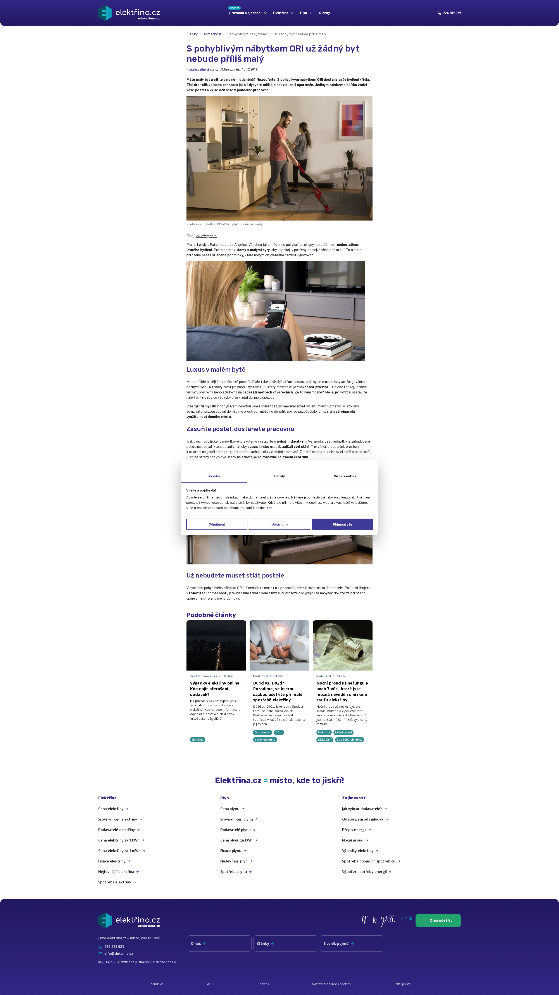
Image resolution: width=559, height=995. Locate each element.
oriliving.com (206, 236)
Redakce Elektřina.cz (202, 69)
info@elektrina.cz (118, 954)
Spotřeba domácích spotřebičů (368, 861)
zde (270, 507)
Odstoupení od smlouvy (362, 819)
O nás (196, 943)
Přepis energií (354, 829)
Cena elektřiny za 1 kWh (119, 840)
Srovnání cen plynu (236, 819)
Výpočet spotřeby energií (364, 871)
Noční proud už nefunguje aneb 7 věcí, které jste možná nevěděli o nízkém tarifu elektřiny (342, 691)
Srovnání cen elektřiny (117, 819)
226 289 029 (452, 13)
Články (324, 13)
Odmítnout (217, 524)
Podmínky (155, 984)
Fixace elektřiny (112, 861)
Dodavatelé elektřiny (116, 829)
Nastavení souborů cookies (331, 984)
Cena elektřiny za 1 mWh (119, 850)
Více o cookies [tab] (345, 476)
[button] (157, 798)
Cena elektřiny (111, 808)
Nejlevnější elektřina (116, 871)
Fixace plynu (231, 850)
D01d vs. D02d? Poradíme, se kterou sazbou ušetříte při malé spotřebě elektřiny (277, 691)
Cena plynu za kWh (236, 840)
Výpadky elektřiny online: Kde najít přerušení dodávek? (215, 688)
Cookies (263, 984)
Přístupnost (402, 984)
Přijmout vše (342, 524)
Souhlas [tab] (214, 476)
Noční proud (352, 840)
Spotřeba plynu (233, 871)
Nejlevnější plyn (234, 861)
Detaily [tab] (279, 476)
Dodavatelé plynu (235, 829)
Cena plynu (230, 808)
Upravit (277, 524)
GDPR (210, 984)
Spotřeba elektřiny (114, 882)
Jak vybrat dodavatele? (362, 808)
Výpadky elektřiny (358, 850)
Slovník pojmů (336, 943)
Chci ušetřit (441, 920)
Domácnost (211, 34)
